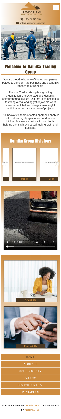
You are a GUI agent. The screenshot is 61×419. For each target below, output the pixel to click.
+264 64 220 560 (32, 19)
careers (30, 378)
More (17, 179)
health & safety (30, 385)
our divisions (30, 371)
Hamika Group (33, 405)
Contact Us (30, 346)
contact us (30, 392)
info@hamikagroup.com (32, 22)
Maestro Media (32, 409)
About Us (30, 300)
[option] (17, 164)
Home (30, 357)
